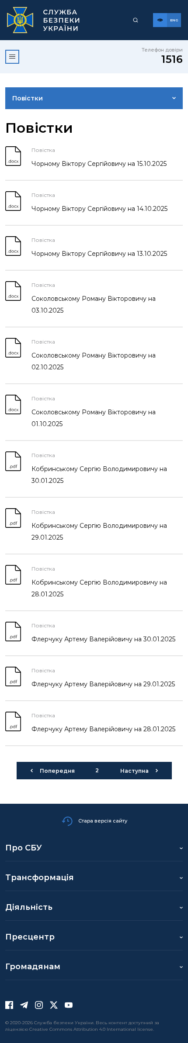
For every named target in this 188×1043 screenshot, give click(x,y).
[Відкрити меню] (12, 57)
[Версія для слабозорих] (160, 20)
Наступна (134, 771)
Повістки (27, 98)
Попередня (57, 771)
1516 (172, 59)
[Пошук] (135, 20)
